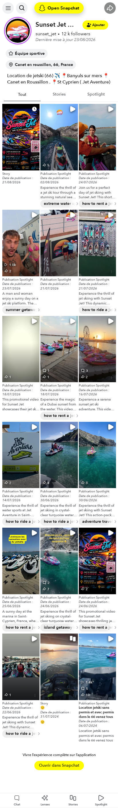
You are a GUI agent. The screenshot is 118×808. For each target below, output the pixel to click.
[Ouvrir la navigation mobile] (8, 8)
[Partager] (110, 8)
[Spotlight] (21, 137)
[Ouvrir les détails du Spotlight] (35, 166)
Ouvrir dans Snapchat (59, 765)
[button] (59, 667)
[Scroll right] (75, 204)
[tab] (22, 94)
